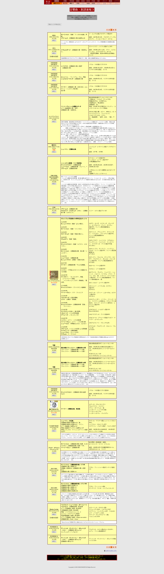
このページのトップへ (111, 550)
